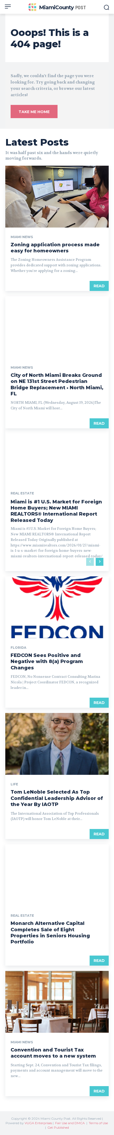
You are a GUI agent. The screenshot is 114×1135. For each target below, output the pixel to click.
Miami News (22, 237)
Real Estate (22, 493)
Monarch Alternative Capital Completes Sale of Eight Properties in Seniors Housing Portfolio (50, 932)
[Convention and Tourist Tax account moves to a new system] (57, 1002)
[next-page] (99, 562)
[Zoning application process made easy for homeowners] (57, 197)
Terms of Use (98, 1123)
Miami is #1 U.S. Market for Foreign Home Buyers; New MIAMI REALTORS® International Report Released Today (56, 511)
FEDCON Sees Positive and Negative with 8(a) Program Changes (47, 661)
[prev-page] (90, 562)
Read (99, 286)
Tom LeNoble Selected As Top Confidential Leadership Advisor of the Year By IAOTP (57, 798)
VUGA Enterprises (38, 1123)
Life (14, 784)
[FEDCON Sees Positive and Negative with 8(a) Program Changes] (57, 607)
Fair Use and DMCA (70, 1123)
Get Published (58, 1127)
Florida (18, 647)
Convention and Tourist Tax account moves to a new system (53, 1053)
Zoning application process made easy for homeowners (55, 248)
